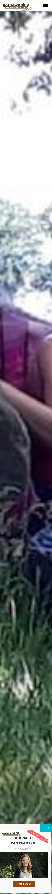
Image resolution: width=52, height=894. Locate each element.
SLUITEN (45, 828)
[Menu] (45, 5)
